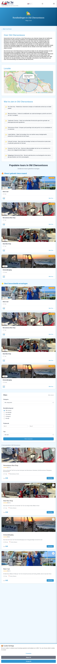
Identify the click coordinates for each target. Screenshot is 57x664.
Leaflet (38, 92)
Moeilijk (7, 418)
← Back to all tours (6, 29)
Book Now (50, 478)
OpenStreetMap (44, 92)
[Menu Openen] (54, 3)
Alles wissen (51, 395)
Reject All (28, 657)
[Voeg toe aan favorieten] (53, 450)
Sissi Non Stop (8, 501)
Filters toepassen (28, 438)
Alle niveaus (8, 410)
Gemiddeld (8, 414)
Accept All (28, 661)
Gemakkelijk (8, 412)
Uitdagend (8, 416)
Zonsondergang (8, 535)
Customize (28, 653)
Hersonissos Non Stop (10, 465)
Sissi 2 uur (6, 569)
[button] (28, 80)
